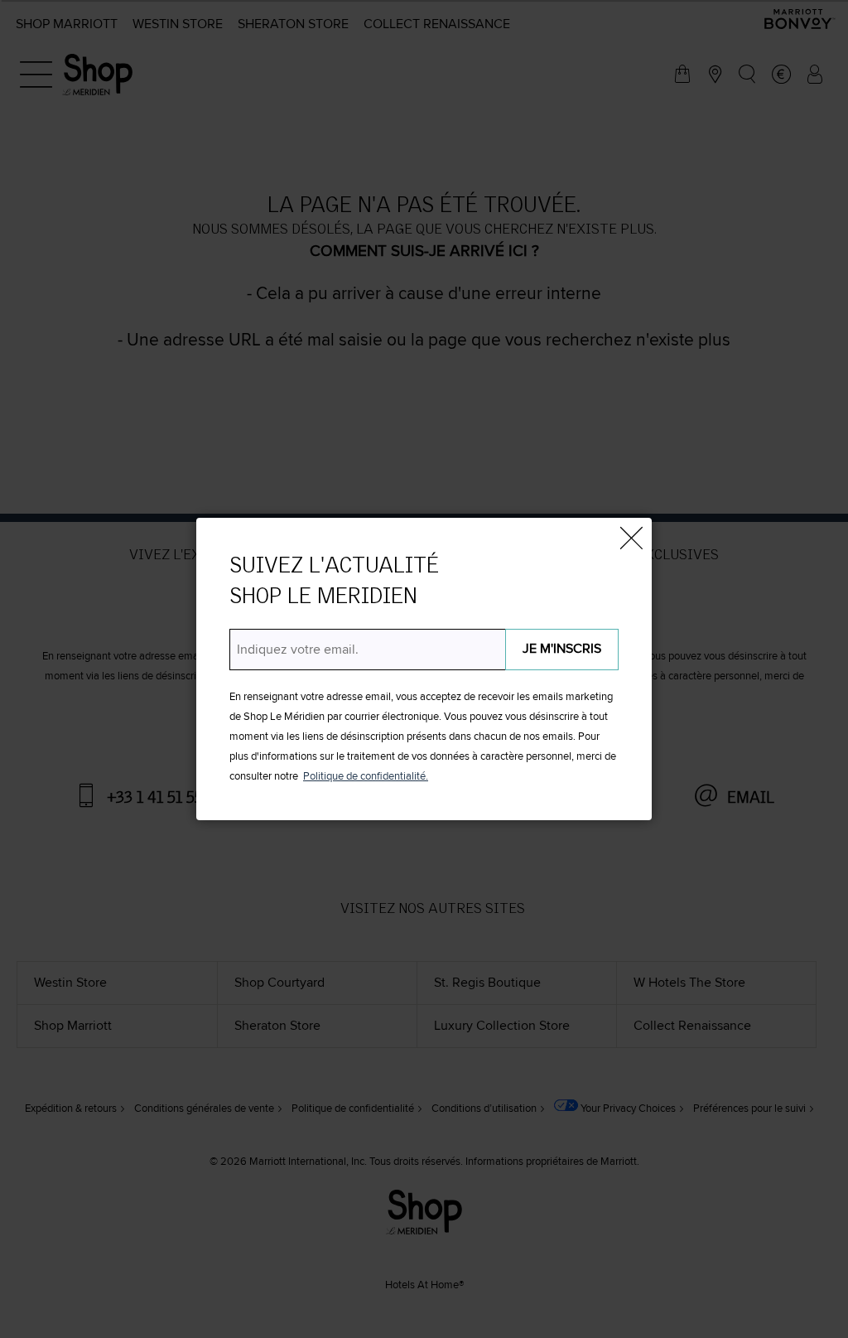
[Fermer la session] (631, 538)
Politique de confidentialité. (365, 776)
